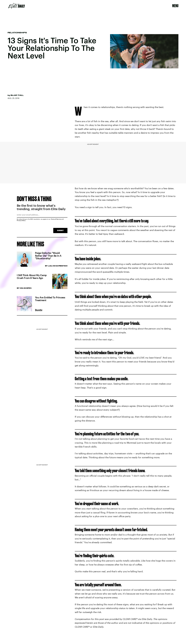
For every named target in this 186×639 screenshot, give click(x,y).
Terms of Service (56, 219)
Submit (60, 230)
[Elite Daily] (16, 5)
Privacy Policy (21, 220)
